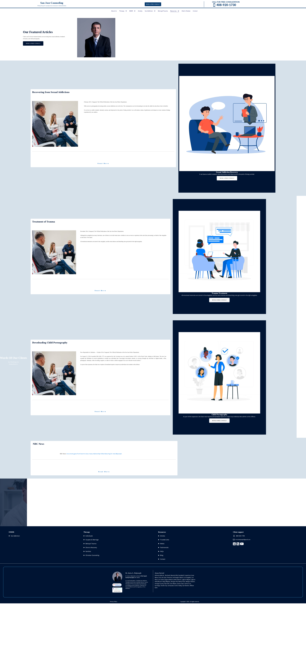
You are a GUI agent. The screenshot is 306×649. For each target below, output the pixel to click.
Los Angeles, (188, 577)
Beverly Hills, (174, 575)
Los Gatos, (161, 579)
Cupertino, (187, 575)
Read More (103, 163)
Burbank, (168, 575)
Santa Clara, (180, 583)
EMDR (131, 11)
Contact (195, 11)
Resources (173, 11)
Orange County (159, 583)
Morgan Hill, (174, 581)
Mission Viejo (161, 581)
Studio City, (164, 585)
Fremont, (170, 577)
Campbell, (181, 575)
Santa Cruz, (187, 583)
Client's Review (186, 11)
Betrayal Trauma (163, 11)
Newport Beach (190, 581)
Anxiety (140, 11)
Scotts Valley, (178, 585)
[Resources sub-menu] (179, 11)
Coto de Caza (162, 577)
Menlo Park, (182, 581)
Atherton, (157, 575)
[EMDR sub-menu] (135, 11)
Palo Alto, (167, 583)
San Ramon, (186, 585)
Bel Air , (162, 575)
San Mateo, (173, 583)
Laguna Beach (168, 579)
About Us (114, 11)
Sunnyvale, (171, 585)
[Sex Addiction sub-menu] (155, 11)
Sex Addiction (149, 11)
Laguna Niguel (186, 579)
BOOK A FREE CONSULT (153, 4)
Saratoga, (158, 585)
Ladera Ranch (177, 579)
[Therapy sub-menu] (126, 11)
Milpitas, (168, 581)
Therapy (121, 11)
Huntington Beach (178, 577)
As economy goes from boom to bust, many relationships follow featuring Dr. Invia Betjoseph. (94, 454)
